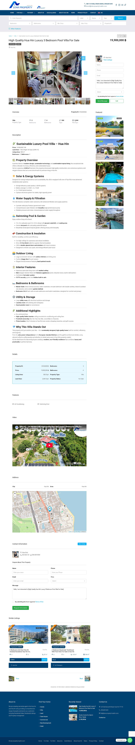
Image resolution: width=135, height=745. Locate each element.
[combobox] (84, 18)
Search (120, 18)
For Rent (30, 12)
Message (15, 585)
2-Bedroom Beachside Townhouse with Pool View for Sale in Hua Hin (63, 651)
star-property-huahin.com (17, 741)
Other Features (16, 29)
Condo (42, 707)
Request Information (20, 608)
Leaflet (70, 531)
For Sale (19, 12)
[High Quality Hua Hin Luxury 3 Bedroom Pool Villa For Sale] (50, 509)
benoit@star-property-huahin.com (96, 6)
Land (41, 713)
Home (12, 12)
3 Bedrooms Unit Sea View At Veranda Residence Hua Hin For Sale (20, 651)
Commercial (44, 719)
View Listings (82, 544)
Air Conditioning (19, 404)
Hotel (41, 726)
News (73, 12)
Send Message (102, 101)
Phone (53, 568)
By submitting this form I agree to (29, 602)
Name (14, 568)
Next (81, 678)
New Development (45, 723)
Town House (44, 716)
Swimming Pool (44, 404)
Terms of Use (39, 602)
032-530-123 (25, 555)
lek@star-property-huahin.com (110, 713)
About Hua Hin (63, 12)
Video (18, 44)
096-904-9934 (36, 555)
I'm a (52, 577)
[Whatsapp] (129, 740)
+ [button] (15, 493)
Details (44, 659)
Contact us (102, 717)
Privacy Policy (82, 12)
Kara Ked (15, 665)
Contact (93, 12)
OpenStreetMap (76, 531)
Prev (17, 678)
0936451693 (104, 710)
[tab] (83, 58)
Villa (41, 710)
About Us (41, 12)
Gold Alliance (51, 12)
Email (14, 577)
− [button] (15, 496)
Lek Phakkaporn (58, 665)
